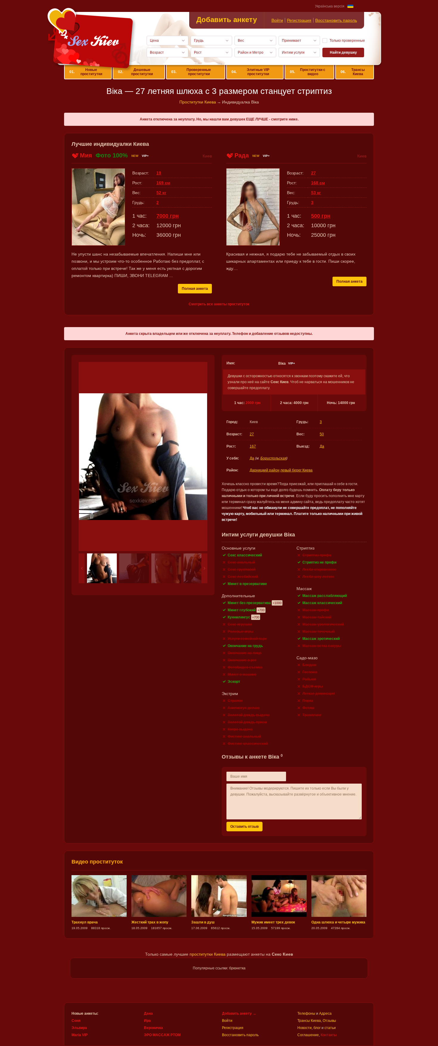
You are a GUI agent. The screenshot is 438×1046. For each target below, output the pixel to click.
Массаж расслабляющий (324, 596)
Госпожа (309, 672)
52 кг (161, 192)
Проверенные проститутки (191, 72)
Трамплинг (311, 715)
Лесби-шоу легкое (318, 577)
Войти (277, 20)
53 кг (316, 192)
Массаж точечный (318, 631)
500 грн (320, 216)
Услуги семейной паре (247, 639)
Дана (148, 1013)
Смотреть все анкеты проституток (219, 304)
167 (253, 446)
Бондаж (309, 665)
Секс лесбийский (243, 577)
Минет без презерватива (249, 603)
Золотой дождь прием (247, 722)
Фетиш (308, 708)
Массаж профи (315, 610)
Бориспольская (273, 458)
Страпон (235, 701)
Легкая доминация (318, 693)
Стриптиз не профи (319, 562)
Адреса (325, 1013)
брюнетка (237, 968)
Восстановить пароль (336, 20)
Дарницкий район (264, 470)
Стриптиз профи (316, 555)
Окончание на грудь (245, 646)
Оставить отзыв (244, 826)
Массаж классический (322, 603)
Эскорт (234, 682)
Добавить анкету (226, 20)
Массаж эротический (321, 639)
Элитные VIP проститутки (251, 72)
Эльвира (79, 1028)
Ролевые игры (240, 631)
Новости (304, 1028)
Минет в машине (242, 674)
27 (252, 434)
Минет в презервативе (247, 584)
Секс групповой (241, 569)
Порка (307, 701)
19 (158, 173)
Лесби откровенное (319, 569)
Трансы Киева (352, 72)
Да (322, 446)
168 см (318, 182)
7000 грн (167, 216)
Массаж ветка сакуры (321, 646)
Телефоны (306, 1013)
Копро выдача (240, 729)
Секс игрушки (240, 624)
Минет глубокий (242, 610)
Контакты (329, 1035)
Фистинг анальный (244, 736)
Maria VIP (80, 1035)
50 (322, 434)
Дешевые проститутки (135, 72)
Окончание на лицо (244, 653)
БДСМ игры (312, 686)
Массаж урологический (323, 624)
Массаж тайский (316, 617)
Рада (241, 155)
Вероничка (153, 1028)
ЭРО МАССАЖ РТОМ (162, 1035)
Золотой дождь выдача (249, 715)
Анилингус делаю (244, 708)
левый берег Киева (296, 470)
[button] (82, 568)
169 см (163, 182)
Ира (147, 1021)
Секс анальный (241, 562)
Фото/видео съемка (245, 667)
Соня (76, 1021)
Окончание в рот (242, 660)
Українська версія (329, 6)
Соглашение (308, 1035)
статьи (330, 1028)
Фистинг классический (248, 744)
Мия (86, 155)
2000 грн (253, 403)
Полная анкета (195, 289)
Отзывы (329, 1021)
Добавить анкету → (239, 1013)
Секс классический (245, 555)
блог (317, 1028)
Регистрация (299, 20)
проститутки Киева (208, 954)
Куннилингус (239, 617)
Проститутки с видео (307, 72)
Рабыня (309, 679)
